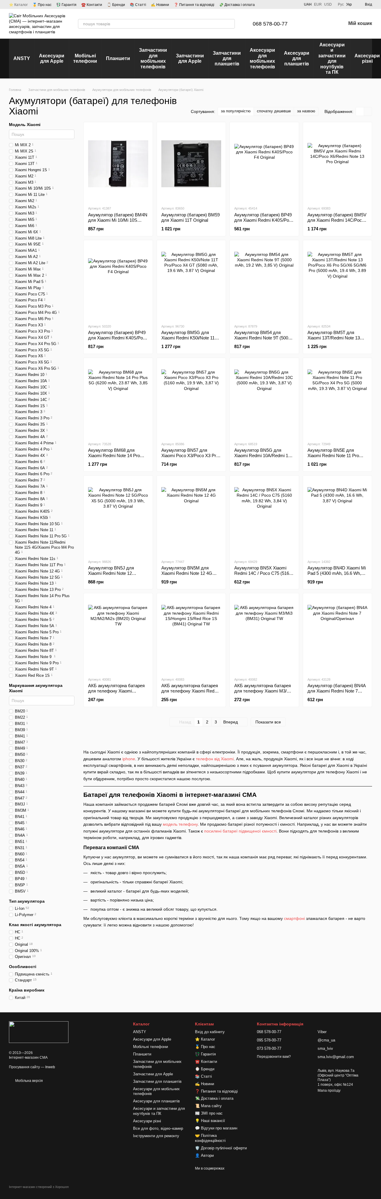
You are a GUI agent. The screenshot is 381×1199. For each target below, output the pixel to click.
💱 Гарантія (66, 5)
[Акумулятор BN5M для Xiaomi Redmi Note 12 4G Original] (191, 517)
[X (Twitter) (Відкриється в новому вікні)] (294, 4)
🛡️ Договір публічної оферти (221, 1148)
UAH (308, 4)
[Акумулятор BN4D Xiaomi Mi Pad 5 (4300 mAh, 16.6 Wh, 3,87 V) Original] (337, 517)
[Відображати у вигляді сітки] (360, 111)
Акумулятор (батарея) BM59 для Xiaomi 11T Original (190, 217)
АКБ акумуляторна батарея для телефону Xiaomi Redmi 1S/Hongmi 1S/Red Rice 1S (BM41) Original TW (190, 693)
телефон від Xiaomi (215, 758)
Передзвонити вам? (274, 1057)
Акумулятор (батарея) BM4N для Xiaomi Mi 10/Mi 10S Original (117, 220)
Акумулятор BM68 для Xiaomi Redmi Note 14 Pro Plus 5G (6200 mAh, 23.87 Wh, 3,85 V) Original (114, 458)
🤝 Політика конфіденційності (210, 1138)
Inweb (50, 1067)
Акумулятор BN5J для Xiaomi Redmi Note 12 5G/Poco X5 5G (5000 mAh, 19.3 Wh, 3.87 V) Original (115, 575)
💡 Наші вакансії (210, 1120)
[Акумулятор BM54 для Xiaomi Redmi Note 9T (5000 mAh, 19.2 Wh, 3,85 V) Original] (264, 282)
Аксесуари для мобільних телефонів (262, 58)
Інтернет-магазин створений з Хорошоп (39, 1187)
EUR (318, 4)
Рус (341, 4)
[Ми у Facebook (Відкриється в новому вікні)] (273, 4)
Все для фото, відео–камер (158, 1128)
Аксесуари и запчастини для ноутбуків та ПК (332, 58)
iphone (128, 758)
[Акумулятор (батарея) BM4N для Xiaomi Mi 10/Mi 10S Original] (118, 164)
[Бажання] (325, 24)
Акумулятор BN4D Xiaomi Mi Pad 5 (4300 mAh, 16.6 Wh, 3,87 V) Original (336, 573)
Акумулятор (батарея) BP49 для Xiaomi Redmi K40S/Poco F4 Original (264, 220)
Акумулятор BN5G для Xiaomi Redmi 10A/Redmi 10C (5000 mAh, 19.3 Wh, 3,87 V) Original (264, 458)
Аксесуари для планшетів (296, 59)
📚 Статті (138, 5)
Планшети (118, 58)
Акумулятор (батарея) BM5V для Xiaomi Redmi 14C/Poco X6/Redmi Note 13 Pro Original (337, 220)
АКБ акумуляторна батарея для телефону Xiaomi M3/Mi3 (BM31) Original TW (264, 691)
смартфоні (294, 918)
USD (328, 4)
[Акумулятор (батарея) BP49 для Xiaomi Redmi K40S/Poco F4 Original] (264, 164)
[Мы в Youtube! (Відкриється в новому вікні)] (280, 4)
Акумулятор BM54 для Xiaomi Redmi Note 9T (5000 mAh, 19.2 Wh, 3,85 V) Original (262, 340)
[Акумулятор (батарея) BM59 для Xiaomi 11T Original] (191, 164)
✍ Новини (160, 5)
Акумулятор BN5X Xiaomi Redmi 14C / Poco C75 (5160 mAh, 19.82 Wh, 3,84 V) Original (262, 575)
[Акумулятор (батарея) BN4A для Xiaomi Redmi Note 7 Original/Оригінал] (337, 635)
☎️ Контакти (91, 5)
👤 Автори (204, 1155)
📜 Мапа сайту (208, 1106)
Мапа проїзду (329, 1090)
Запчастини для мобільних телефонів (153, 58)
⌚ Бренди (116, 5)
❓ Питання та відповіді (194, 5)
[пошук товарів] (230, 24)
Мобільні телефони (85, 58)
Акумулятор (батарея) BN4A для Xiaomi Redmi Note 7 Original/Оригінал (336, 691)
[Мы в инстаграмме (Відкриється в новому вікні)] (287, 4)
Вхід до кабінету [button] (210, 1032)
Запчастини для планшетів (227, 59)
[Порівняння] (310, 24)
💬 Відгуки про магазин (216, 1128)
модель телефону (180, 824)
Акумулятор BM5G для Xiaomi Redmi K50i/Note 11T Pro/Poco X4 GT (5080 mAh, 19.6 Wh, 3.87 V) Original (189, 340)
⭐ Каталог (18, 5)
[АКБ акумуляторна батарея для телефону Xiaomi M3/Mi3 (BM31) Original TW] (264, 635)
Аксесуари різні (147, 1121)
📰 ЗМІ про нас (209, 1113)
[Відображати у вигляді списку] (368, 111)
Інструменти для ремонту (156, 1136)
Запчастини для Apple (190, 58)
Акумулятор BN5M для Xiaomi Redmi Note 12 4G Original (186, 573)
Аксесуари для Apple (51, 58)
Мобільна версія (28, 1081)
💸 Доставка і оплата (237, 5)
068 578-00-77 (270, 23)
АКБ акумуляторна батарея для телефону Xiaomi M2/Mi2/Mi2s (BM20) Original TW (116, 693)
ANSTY (21, 58)
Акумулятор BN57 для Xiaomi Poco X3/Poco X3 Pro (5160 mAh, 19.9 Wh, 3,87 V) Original (189, 458)
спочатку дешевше (274, 111)
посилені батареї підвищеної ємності (240, 831)
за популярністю (236, 111)
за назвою (306, 111)
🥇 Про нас (41, 5)
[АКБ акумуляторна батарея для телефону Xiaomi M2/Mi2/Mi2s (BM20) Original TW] (118, 635)
